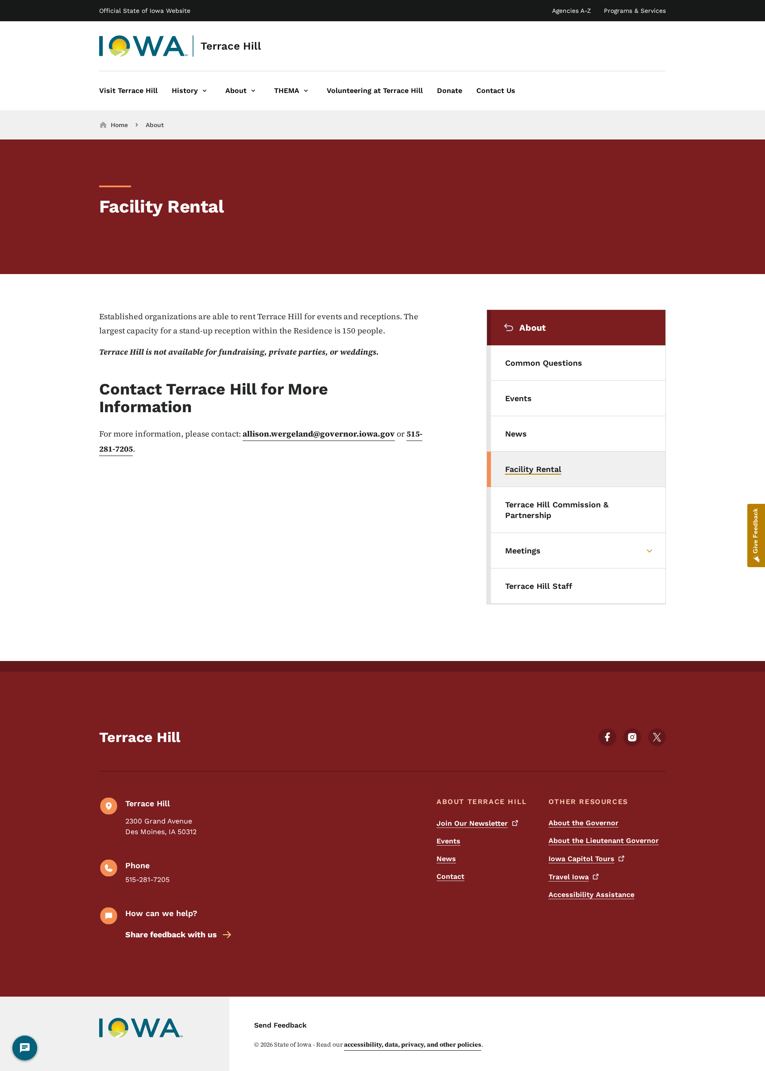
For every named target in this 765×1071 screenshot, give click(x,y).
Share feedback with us (171, 934)
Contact (450, 876)
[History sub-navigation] (204, 90)
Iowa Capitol (581, 858)
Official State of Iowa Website (144, 10)
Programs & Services (635, 10)
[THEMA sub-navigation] (306, 90)
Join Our (472, 823)
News (446, 858)
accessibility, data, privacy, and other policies (412, 1044)
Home (119, 124)
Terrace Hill (231, 46)
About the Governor (583, 823)
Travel (569, 877)
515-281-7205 (147, 879)
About (155, 124)
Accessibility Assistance (591, 894)
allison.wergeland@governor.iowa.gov (319, 433)
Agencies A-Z (571, 10)
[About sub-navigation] (253, 90)
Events (448, 841)
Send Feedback (280, 1025)
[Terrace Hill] (143, 46)
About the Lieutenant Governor (604, 840)
